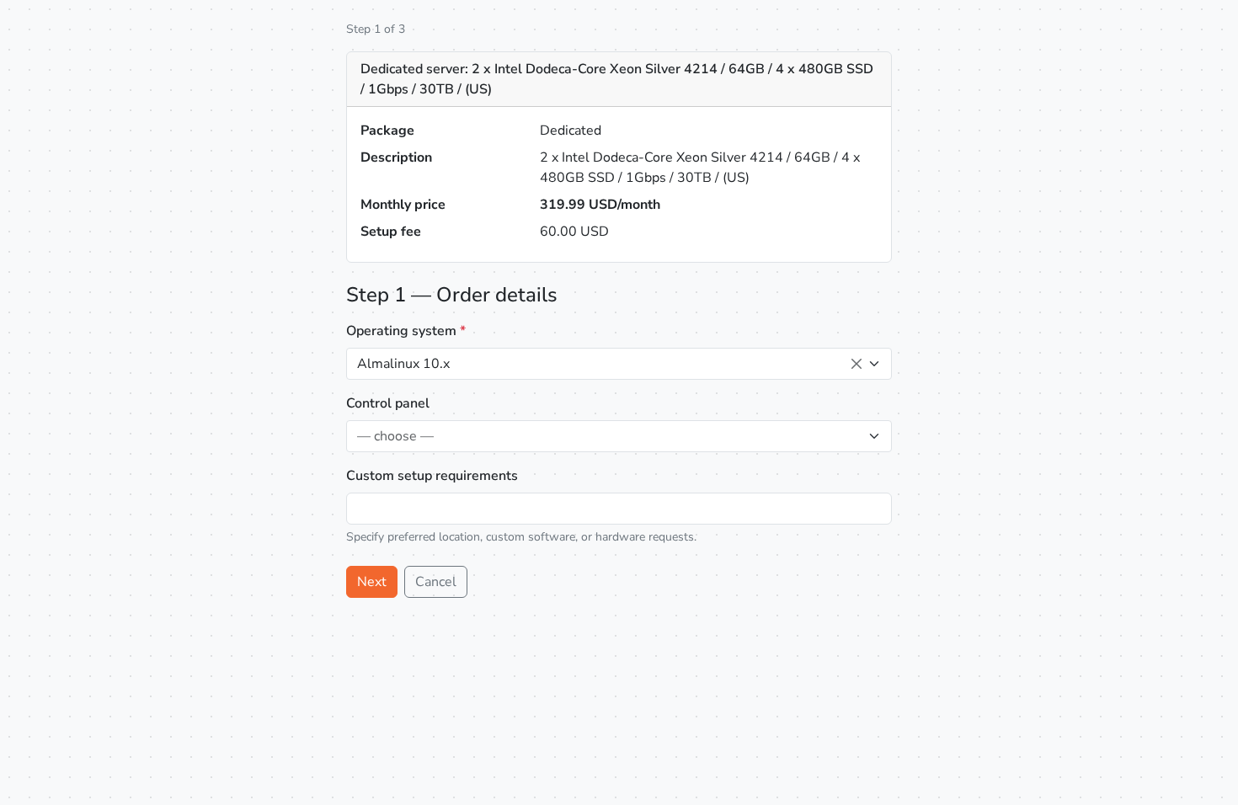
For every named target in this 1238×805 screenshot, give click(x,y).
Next (372, 582)
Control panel (388, 403)
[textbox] (609, 436)
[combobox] (619, 364)
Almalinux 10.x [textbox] (403, 364)
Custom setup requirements (432, 475)
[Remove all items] (856, 364)
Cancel (435, 582)
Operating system (406, 331)
